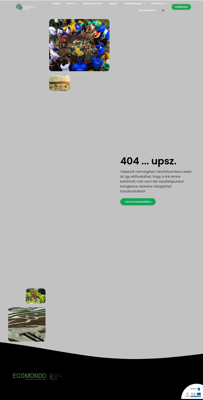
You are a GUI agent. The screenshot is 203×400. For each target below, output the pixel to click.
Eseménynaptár (147, 10)
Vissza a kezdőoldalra (138, 201)
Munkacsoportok (92, 3)
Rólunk (70, 3)
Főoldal (56, 3)
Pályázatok (158, 3)
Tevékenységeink (132, 3)
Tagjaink (113, 3)
